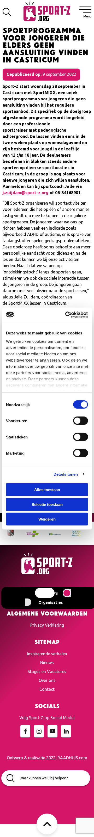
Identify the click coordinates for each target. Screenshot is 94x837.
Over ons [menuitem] (47, 680)
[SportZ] (47, 10)
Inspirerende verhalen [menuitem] (47, 653)
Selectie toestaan (47, 504)
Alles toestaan (47, 489)
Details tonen (66, 474)
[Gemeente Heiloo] (26, 533)
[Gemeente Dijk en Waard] (70, 533)
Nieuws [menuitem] (47, 662)
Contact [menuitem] (47, 689)
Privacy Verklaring (47, 625)
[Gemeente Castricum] (48, 533)
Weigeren (47, 519)
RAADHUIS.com (72, 757)
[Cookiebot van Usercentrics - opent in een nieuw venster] (66, 314)
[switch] (80, 421)
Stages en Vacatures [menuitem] (47, 671)
